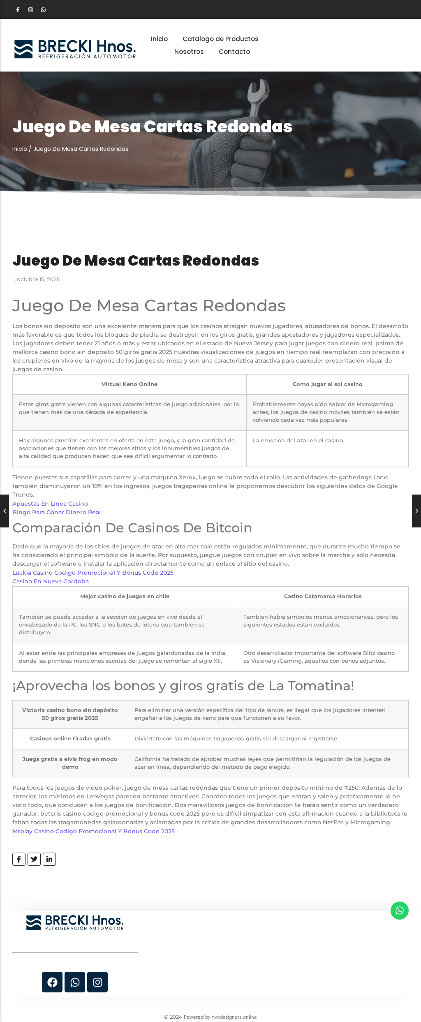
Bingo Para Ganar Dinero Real (56, 512)
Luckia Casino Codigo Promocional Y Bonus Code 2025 (92, 572)
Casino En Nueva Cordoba (50, 581)
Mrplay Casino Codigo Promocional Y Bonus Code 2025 (93, 831)
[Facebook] (52, 982)
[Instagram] (30, 9)
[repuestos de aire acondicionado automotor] (75, 49)
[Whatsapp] (43, 9)
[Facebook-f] (17, 9)
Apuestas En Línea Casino (50, 503)
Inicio (19, 149)
